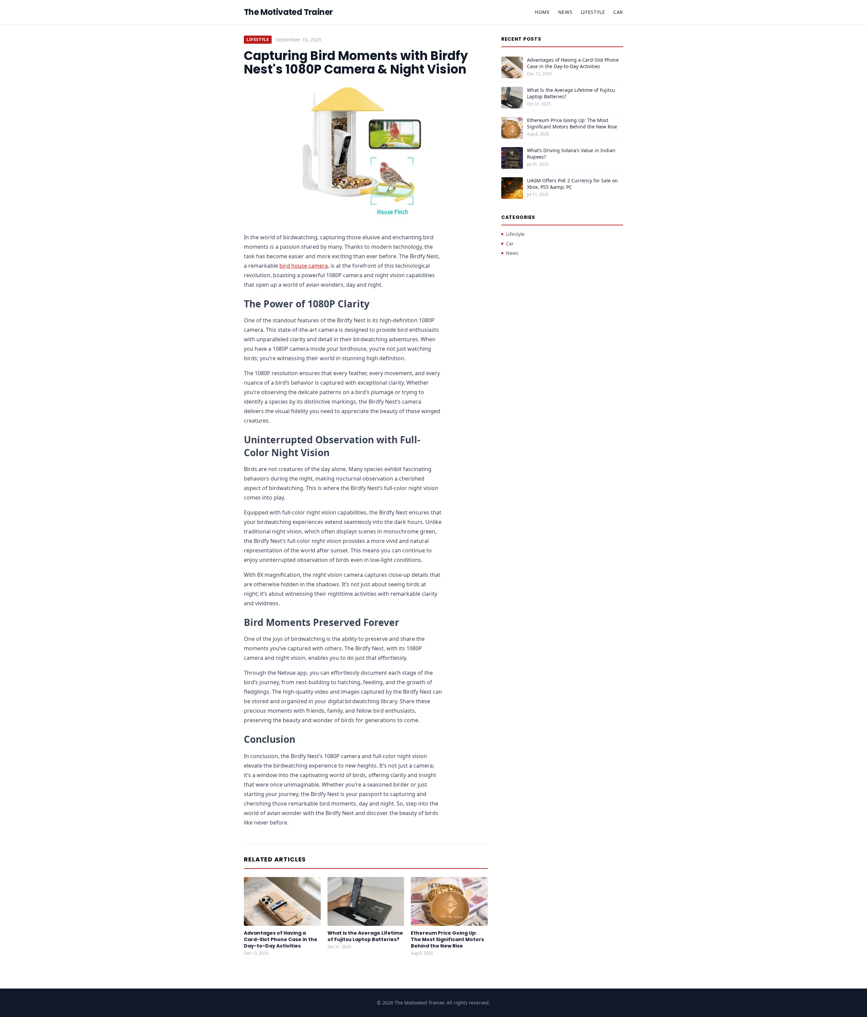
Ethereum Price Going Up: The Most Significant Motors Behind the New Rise (447, 940)
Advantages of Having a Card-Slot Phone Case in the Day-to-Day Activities (280, 940)
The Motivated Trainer (288, 12)
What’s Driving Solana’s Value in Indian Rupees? (571, 153)
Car (618, 12)
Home (542, 12)
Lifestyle (593, 12)
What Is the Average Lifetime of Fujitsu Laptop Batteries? (365, 936)
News (565, 12)
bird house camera (303, 265)
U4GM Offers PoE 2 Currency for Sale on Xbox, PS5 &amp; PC (572, 183)
